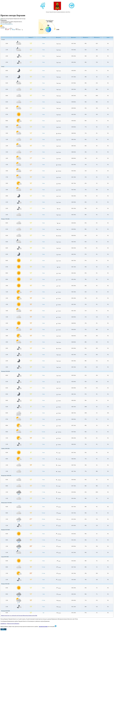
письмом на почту (43, 626)
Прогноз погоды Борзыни (13, 623)
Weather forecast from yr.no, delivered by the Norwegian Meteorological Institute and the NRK (19, 615)
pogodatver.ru (3, 623)
